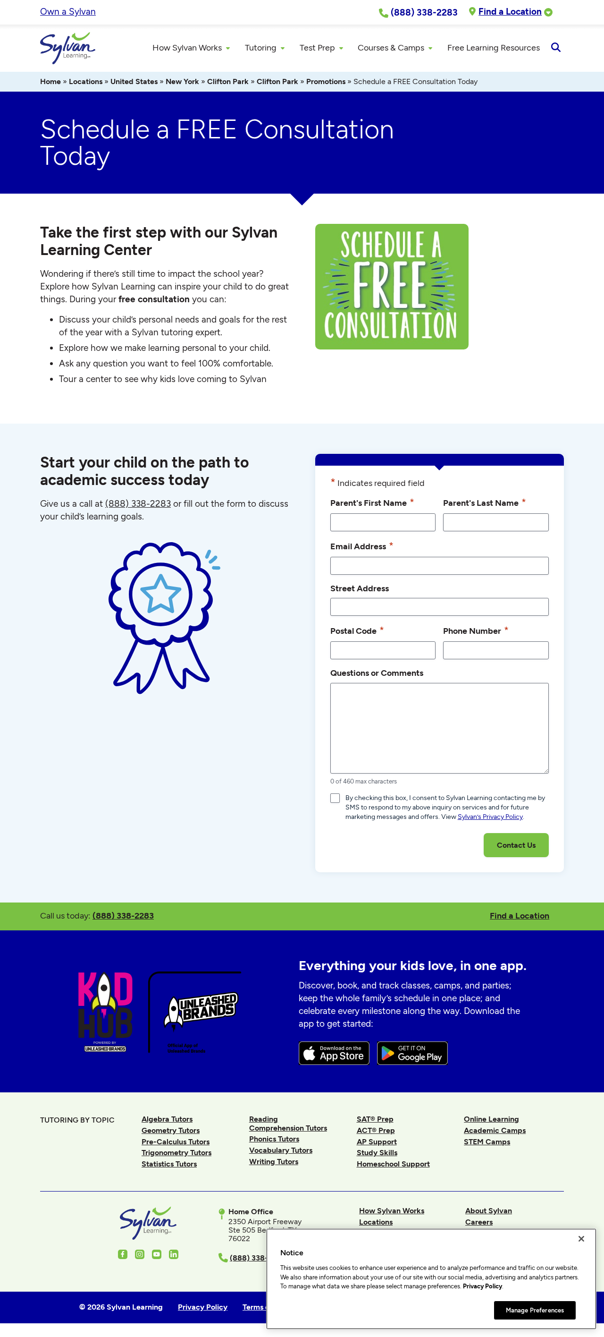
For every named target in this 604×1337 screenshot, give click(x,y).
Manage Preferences (535, 1309)
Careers (479, 1222)
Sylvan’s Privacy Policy (490, 817)
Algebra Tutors (167, 1119)
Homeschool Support (393, 1163)
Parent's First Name (372, 502)
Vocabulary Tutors (280, 1150)
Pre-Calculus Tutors (176, 1141)
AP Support (377, 1141)
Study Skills (377, 1152)
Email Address (362, 546)
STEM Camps (487, 1141)
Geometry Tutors (171, 1130)
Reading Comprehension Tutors (288, 1123)
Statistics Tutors (169, 1163)
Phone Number (476, 630)
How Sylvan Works (391, 1210)
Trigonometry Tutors (176, 1152)
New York (182, 81)
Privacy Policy (482, 1286)
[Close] (581, 1238)
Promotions (325, 81)
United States (134, 81)
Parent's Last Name (484, 502)
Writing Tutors (273, 1161)
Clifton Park (228, 81)
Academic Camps (495, 1130)
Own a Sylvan (68, 11)
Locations (85, 81)
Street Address (359, 588)
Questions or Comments (376, 673)
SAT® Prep (375, 1119)
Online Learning (491, 1119)
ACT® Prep (376, 1130)
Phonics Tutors (274, 1138)
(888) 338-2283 (123, 915)
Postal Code (357, 630)
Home (50, 81)
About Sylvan (488, 1210)
